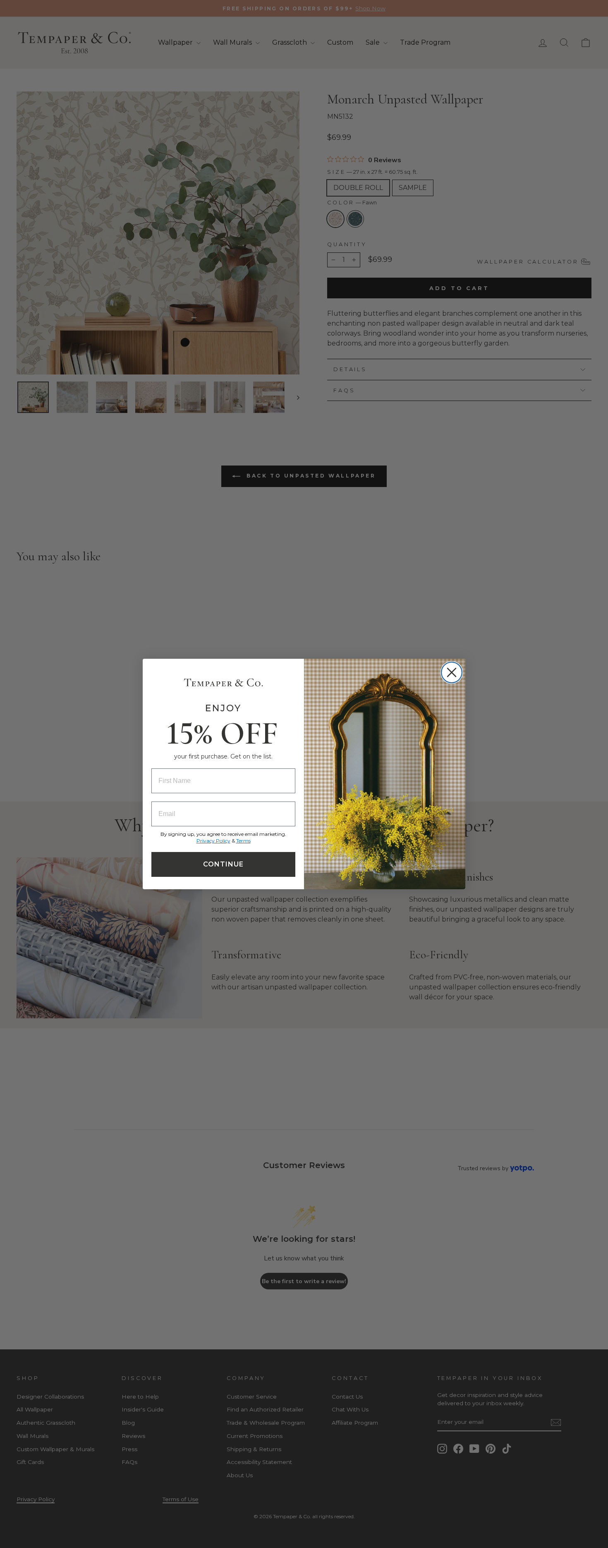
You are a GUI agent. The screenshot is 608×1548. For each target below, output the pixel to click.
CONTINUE (223, 864)
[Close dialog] (451, 672)
